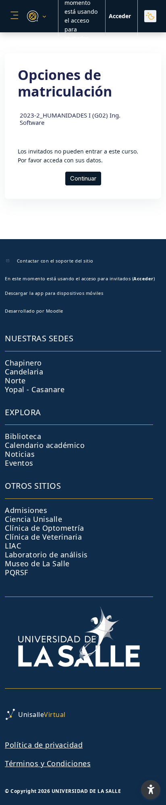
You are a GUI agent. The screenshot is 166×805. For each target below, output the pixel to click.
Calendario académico (45, 445)
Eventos (19, 463)
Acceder (120, 16)
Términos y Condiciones (48, 763)
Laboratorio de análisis (46, 554)
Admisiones (26, 510)
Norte (15, 380)
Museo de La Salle (37, 563)
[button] (35, 16)
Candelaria (24, 371)
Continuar (83, 178)
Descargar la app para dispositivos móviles (54, 293)
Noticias (20, 454)
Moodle (54, 311)
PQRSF (16, 572)
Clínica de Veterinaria (43, 537)
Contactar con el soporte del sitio (55, 261)
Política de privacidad (44, 744)
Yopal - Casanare (34, 389)
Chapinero (23, 363)
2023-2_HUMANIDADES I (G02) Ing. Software (70, 118)
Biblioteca (23, 436)
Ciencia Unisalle (33, 519)
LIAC (13, 546)
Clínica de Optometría (44, 528)
